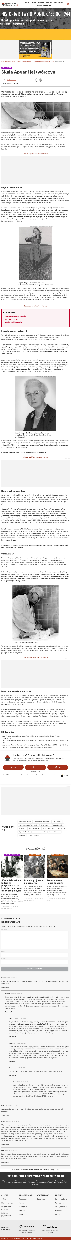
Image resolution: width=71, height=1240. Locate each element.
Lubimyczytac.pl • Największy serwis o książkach (27, 1231)
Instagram (23, 1207)
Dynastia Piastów (24, 832)
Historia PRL (61, 828)
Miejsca (41, 2)
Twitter (22, 1203)
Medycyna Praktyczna (29, 747)
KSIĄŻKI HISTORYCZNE (44, 6)
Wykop (22, 1211)
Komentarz (4, 930)
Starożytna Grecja (48, 828)
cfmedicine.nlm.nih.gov (47, 736)
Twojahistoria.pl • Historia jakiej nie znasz (50, 1231)
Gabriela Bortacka (6, 908)
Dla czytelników (61, 1199)
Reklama (58, 1214)
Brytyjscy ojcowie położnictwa (33, 881)
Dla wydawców (61, 1207)
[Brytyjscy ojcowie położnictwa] (34, 866)
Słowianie (22, 835)
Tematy (27, 2)
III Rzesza (22, 828)
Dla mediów (59, 1203)
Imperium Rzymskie (39, 832)
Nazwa (3, 951)
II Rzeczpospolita (34, 835)
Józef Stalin (44, 825)
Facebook (23, 1199)
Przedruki (58, 1211)
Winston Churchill (57, 825)
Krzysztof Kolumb (54, 832)
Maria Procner (11, 80)
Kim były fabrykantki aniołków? (16, 316)
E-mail (3, 959)
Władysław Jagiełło (25, 821)
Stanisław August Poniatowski (28, 825)
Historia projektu (7, 1203)
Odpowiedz (5, 987)
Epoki (34, 2)
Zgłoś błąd (41, 1199)
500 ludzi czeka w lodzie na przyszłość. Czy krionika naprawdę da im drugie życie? (12, 885)
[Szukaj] (68, 4)
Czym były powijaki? (12, 319)
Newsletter (23, 1214)
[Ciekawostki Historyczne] (11, 4)
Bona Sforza (57, 821)
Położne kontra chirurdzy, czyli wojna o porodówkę (27, 452)
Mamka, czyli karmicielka (13, 322)
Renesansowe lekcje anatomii (55, 881)
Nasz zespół (58, 2)
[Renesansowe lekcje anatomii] (57, 866)
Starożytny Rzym (34, 828)
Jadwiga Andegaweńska (42, 821)
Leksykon (49, 2)
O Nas (3, 1199)
